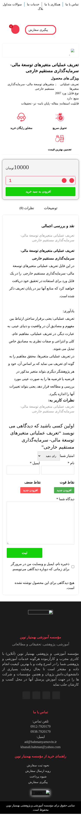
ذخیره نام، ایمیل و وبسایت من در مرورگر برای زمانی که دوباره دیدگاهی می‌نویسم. (40, 566)
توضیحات (51, 208)
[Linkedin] (56, 695)
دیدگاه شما (65, 499)
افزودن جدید (64, 490)
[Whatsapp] (46, 695)
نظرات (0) (27, 208)
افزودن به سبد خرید (38, 191)
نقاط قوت (67, 482)
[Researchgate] (26, 695)
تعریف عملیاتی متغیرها (54, 356)
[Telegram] (36, 695)
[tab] (53, 208)
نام (71, 463)
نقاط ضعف (32, 482)
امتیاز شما (67, 456)
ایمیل (35, 463)
